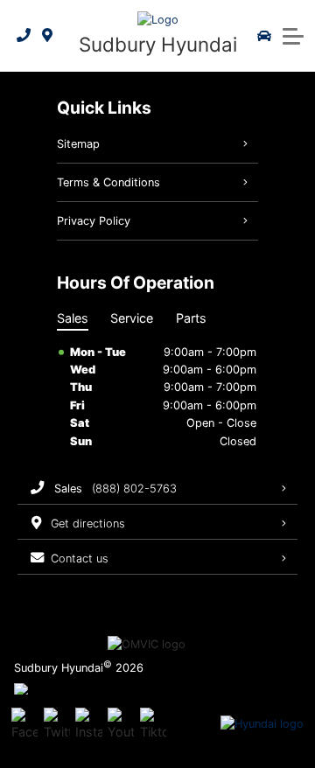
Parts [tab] (191, 318)
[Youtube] (121, 724)
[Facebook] (24, 724)
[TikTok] (153, 724)
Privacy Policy (93, 220)
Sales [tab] (72, 318)
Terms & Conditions (108, 182)
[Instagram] (88, 724)
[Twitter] (57, 724)
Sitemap (78, 143)
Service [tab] (131, 318)
